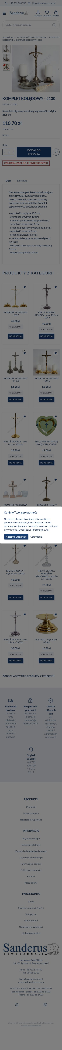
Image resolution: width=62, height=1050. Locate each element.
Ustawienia (36, 536)
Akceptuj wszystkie (16, 536)
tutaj (46, 529)
